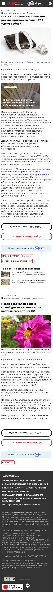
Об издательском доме (15, 480)
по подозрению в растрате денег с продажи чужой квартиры (25, 175)
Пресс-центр (37, 480)
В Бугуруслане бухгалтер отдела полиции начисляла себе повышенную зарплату (29, 281)
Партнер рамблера (24, 579)
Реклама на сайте (12, 495)
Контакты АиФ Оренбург (15, 491)
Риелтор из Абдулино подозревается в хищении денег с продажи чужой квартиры (29, 273)
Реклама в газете (33, 495)
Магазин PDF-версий (36, 488)
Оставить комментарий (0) (27, 236)
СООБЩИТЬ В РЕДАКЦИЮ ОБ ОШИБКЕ (21, 505)
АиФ (4, 355)
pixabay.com (7, 65)
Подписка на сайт (12, 488)
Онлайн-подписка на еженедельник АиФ (25, 484)
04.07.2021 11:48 (8, 10)
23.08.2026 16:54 (8, 295)
